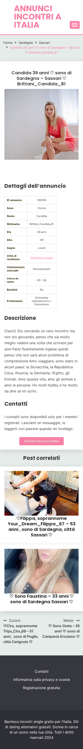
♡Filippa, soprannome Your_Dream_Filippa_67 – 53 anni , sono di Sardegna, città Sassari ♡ (41, 526)
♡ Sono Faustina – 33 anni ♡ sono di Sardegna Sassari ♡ (42, 599)
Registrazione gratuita (41, 441)
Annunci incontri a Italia (37, 17)
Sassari (48, 257)
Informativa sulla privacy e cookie (41, 679)
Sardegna (36, 257)
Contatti (41, 671)
